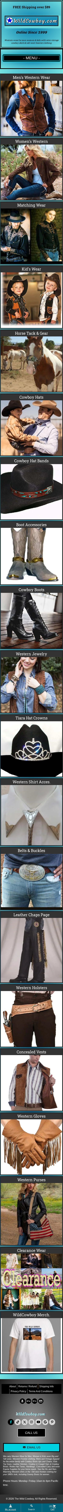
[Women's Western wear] (31, 169)
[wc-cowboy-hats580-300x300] (31, 425)
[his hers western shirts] (31, 233)
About (12, 1386)
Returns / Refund (27, 1386)
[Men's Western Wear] (31, 105)
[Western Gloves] (31, 1144)
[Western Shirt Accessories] (31, 812)
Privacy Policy (18, 1391)
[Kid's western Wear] (31, 297)
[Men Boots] (31, 553)
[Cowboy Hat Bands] (31, 488)
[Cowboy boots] (31, 618)
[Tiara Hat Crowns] (31, 746)
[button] (11, 1422)
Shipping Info (46, 1386)
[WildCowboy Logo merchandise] (31, 1342)
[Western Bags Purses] (31, 1211)
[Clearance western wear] (31, 1278)
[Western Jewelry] (31, 682)
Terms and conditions (41, 1391)
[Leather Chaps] (31, 947)
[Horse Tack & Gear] (31, 361)
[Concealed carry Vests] (31, 1080)
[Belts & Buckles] (31, 878)
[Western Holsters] (31, 1016)
